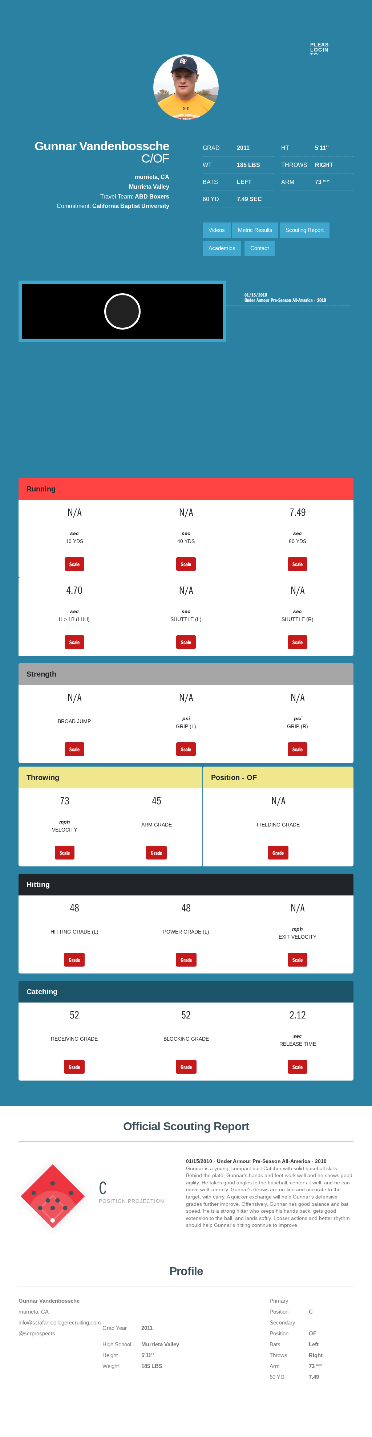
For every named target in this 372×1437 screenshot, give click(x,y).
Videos (217, 230)
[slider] (110, 329)
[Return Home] (59, 32)
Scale (74, 564)
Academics (222, 248)
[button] (122, 311)
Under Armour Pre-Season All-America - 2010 (285, 297)
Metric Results (255, 230)
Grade (156, 852)
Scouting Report (305, 230)
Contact (259, 248)
